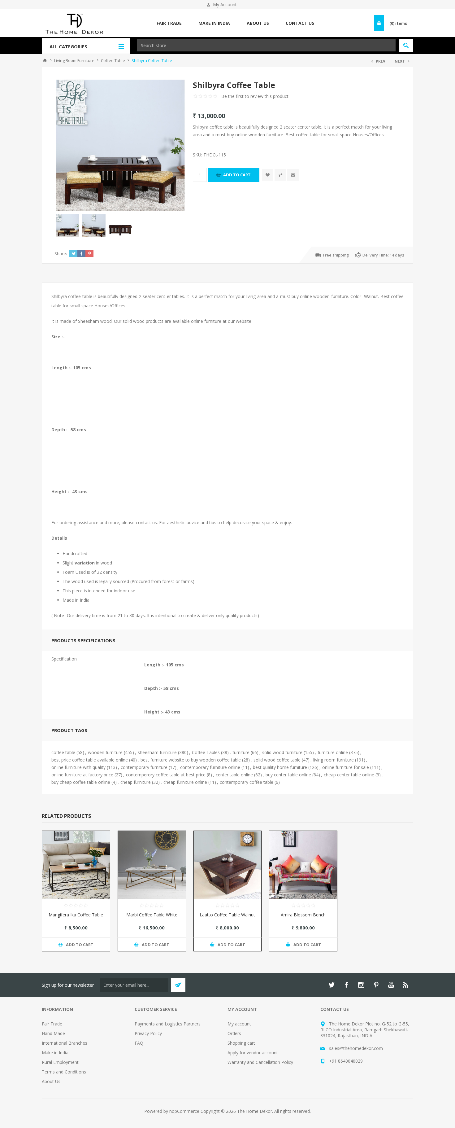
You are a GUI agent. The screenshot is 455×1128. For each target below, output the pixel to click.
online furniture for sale (345, 767)
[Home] (45, 60)
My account (239, 1024)
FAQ (139, 1043)
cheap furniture (135, 782)
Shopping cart (241, 1043)
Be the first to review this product (254, 96)
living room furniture (333, 760)
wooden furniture (105, 752)
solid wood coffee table (277, 760)
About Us (51, 1081)
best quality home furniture (280, 767)
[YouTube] (391, 985)
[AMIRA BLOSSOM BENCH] (303, 865)
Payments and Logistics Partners (168, 1024)
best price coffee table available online (89, 760)
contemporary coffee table (246, 782)
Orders (234, 1033)
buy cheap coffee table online (80, 782)
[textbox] (266, 45)
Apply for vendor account (253, 1053)
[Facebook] (346, 985)
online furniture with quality (78, 767)
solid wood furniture (282, 752)
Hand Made (53, 1033)
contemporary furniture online (210, 767)
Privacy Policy (148, 1033)
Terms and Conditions (64, 1072)
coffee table (63, 752)
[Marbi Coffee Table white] (152, 865)
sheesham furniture (157, 752)
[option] (67, 225)
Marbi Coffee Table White (151, 915)
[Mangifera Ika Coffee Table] (76, 865)
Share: (60, 253)
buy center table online (288, 775)
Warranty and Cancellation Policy (260, 1062)
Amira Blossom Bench (303, 915)
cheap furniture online (185, 782)
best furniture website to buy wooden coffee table (191, 760)
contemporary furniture (144, 767)
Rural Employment (60, 1062)
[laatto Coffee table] (228, 865)
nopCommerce (184, 1111)
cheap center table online (349, 775)
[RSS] (406, 985)
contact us (146, 522)
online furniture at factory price (82, 775)
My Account (225, 4)
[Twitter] (331, 985)
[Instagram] (361, 985)
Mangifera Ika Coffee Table (76, 915)
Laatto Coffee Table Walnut (227, 915)
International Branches (64, 1043)
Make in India (55, 1053)
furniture (240, 752)
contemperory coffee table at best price (166, 775)
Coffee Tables (206, 752)
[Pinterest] (376, 985)
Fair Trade (52, 1024)
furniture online (333, 752)
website (243, 321)
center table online (234, 775)
